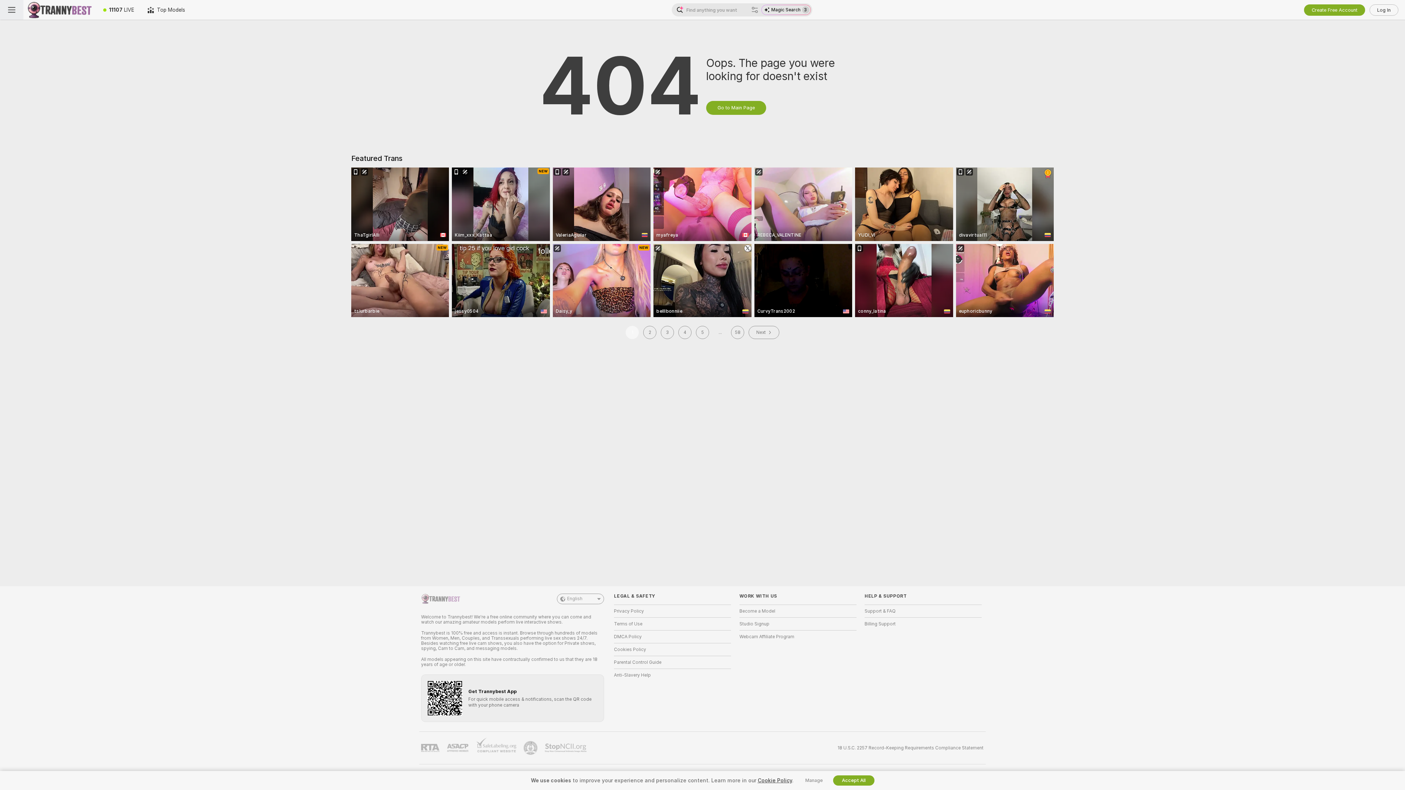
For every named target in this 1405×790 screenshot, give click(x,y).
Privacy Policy (629, 611)
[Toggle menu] (11, 10)
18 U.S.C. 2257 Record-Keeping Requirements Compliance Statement (911, 747)
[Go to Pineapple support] (531, 748)
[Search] (755, 10)
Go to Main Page (736, 107)
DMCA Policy (628, 636)
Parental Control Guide (638, 662)
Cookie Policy (775, 780)
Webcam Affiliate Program (766, 636)
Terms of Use (628, 624)
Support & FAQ (880, 611)
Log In (1384, 10)
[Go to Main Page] (60, 10)
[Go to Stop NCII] (566, 748)
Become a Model (757, 611)
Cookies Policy (630, 649)
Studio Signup (754, 624)
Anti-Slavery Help (632, 675)
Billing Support (880, 624)
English (574, 598)
